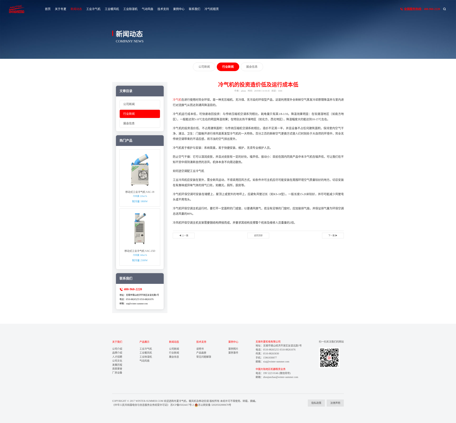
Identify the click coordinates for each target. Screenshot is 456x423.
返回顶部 (258, 235)
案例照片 (233, 348)
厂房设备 (117, 372)
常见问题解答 (203, 356)
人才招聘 (117, 356)
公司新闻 (129, 104)
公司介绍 (117, 348)
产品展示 (144, 342)
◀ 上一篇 (183, 235)
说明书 (200, 348)
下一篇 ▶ (332, 235)
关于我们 (117, 342)
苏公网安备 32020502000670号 (214, 405)
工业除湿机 (130, 9)
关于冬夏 (60, 9)
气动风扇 (147, 9)
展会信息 (129, 123)
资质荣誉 (117, 368)
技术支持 (163, 9)
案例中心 (179, 9)
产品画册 (201, 352)
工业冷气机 (93, 9)
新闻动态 (76, 9)
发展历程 (117, 364)
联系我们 (194, 9)
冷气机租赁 (211, 9)
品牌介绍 (117, 352)
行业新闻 (129, 113)
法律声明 (335, 403)
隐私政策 (316, 403)
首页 (48, 9)
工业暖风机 (112, 9)
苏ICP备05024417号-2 (182, 405)
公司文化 (117, 360)
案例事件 (233, 352)
